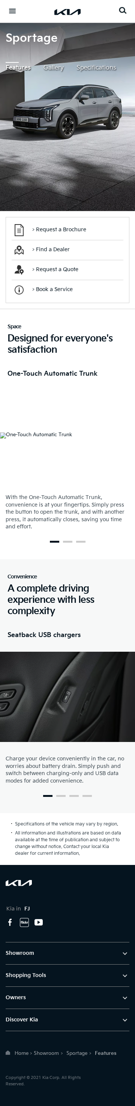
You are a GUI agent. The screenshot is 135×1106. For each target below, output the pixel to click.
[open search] (122, 10)
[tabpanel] (67, 452)
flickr (24, 922)
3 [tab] (81, 542)
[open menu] (12, 11)
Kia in (18, 909)
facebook (10, 922)
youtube (38, 922)
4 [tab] (87, 796)
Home (21, 1053)
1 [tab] (54, 542)
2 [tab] (67, 542)
